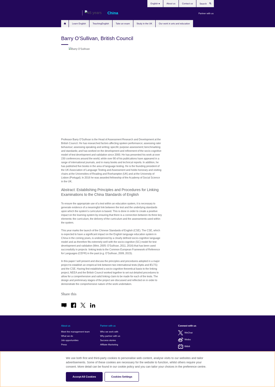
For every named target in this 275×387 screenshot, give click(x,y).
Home (65, 23)
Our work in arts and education (174, 23)
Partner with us (206, 13)
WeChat (188, 332)
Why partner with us (110, 336)
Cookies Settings (121, 376)
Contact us (187, 3)
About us (170, 3)
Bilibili (187, 346)
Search (212, 4)
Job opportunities (69, 340)
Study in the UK (144, 23)
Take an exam (123, 23)
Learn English (79, 23)
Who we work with (109, 332)
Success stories (108, 340)
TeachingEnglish (101, 23)
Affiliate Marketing (109, 344)
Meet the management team (75, 332)
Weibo (187, 339)
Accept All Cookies (84, 376)
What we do (67, 336)
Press (64, 344)
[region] (137, 369)
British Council (70, 13)
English (155, 3)
